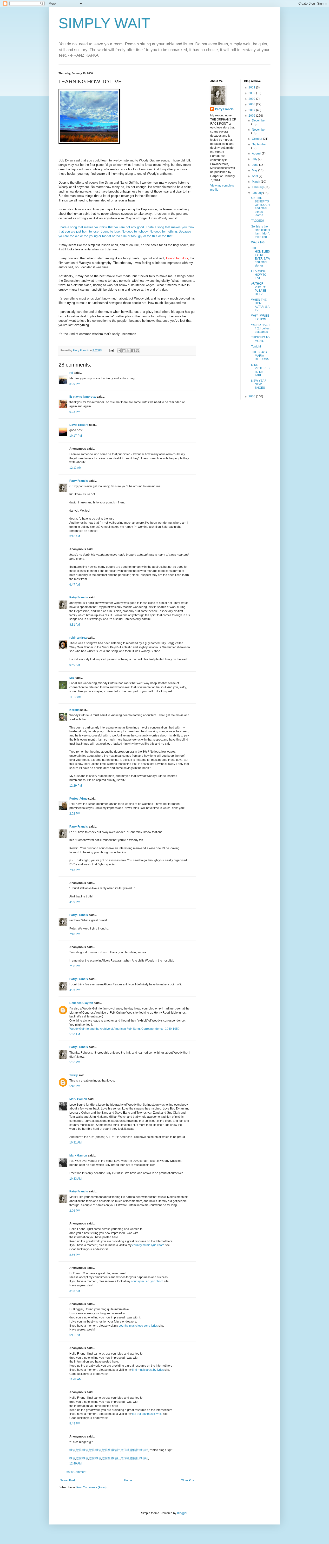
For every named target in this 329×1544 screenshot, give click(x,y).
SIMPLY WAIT (104, 23)
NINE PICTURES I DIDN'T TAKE (260, 370)
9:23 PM (74, 412)
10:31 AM (75, 1142)
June (255, 165)
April (255, 176)
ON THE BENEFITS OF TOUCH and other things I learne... (260, 206)
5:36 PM (74, 1062)
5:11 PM (74, 1335)
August (257, 153)
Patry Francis (78, 480)
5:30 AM (74, 1034)
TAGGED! (257, 220)
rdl (71, 372)
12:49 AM (75, 1463)
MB (71, 678)
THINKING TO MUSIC (260, 339)
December (259, 120)
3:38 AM (74, 1291)
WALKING (257, 242)
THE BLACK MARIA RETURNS (260, 356)
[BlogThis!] (123, 350)
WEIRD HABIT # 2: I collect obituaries (260, 328)
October (257, 138)
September (259, 144)
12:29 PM (75, 785)
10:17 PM (75, 435)
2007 (252, 110)
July (255, 159)
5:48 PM (74, 1086)
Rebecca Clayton (81, 1003)
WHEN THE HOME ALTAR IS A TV (260, 305)
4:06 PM (74, 990)
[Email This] (119, 350)
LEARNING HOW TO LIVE (258, 274)
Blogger (182, 1513)
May (255, 170)
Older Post (188, 1480)
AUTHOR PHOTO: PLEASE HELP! (258, 289)
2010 (252, 93)
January (257, 193)
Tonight (256, 346)
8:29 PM (74, 384)
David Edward (78, 425)
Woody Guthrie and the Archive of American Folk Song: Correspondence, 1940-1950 (124, 1028)
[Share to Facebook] (133, 350)
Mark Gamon (78, 1099)
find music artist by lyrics (148, 1369)
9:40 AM (74, 665)
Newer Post (67, 1480)
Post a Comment (75, 1472)
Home (128, 1480)
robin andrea (78, 637)
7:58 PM (74, 966)
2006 (252, 115)
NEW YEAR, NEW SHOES (259, 384)
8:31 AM (74, 624)
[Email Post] (111, 350)
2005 (252, 396)
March (256, 181)
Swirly (73, 1075)
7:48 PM (74, 934)
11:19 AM (75, 697)
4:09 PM (74, 902)
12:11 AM (75, 467)
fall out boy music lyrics (147, 1414)
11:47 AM (75, 1379)
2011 (252, 87)
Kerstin (74, 710)
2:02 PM (74, 813)
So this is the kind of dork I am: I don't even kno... (260, 232)
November (259, 129)
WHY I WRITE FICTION (260, 317)
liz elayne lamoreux (82, 396)
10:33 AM (75, 1178)
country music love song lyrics (138, 1325)
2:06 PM (74, 1210)
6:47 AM (74, 584)
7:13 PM (74, 870)
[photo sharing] (89, 142)
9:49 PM (74, 1423)
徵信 (72, 1450)
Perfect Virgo (78, 798)
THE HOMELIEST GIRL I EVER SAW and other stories (260, 257)
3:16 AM (74, 536)
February (258, 187)
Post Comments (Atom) (91, 1487)
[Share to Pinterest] (137, 350)
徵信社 (106, 1450)
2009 (252, 98)
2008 (252, 104)
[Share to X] (128, 350)
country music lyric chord (148, 1245)
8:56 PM (74, 1255)
